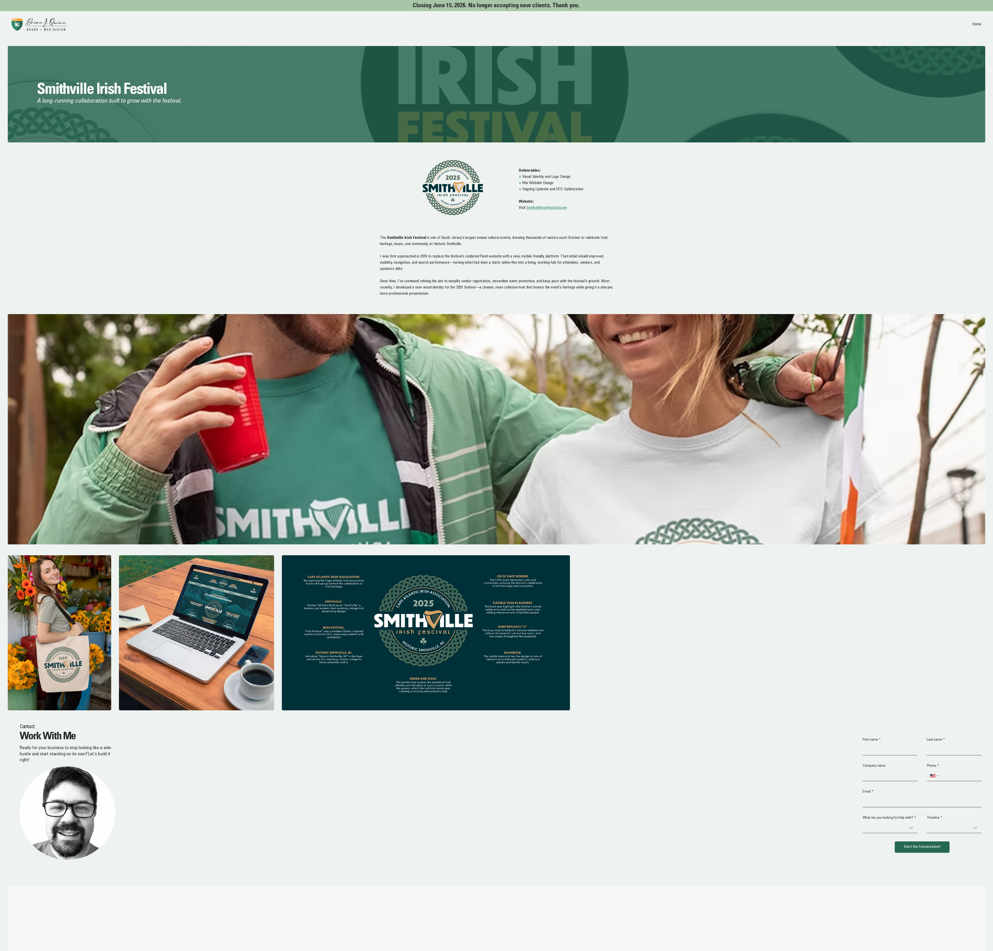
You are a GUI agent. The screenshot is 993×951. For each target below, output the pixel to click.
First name (872, 740)
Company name (874, 766)
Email (868, 792)
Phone (933, 766)
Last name (936, 740)
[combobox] (890, 828)
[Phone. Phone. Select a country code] (935, 776)
